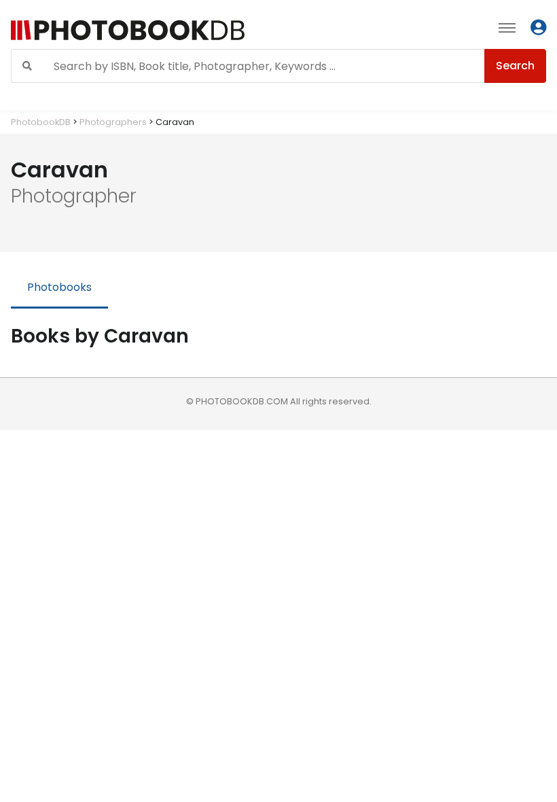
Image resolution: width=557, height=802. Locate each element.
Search (515, 65)
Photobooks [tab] (59, 287)
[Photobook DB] (171, 30)
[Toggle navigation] (507, 27)
